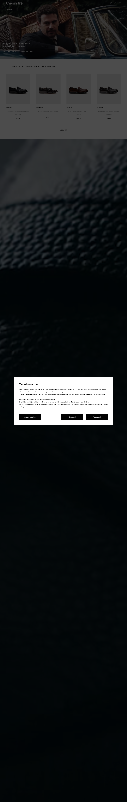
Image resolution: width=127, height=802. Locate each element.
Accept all (97, 417)
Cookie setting (30, 417)
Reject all (72, 417)
